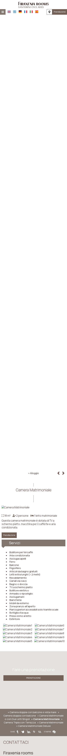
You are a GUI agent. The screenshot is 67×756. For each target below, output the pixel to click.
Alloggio (34, 473)
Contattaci (16, 742)
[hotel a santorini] (33, 4)
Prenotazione (60, 11)
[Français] (25, 12)
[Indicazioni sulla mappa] (49, 12)
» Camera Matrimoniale (45, 719)
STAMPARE (48, 732)
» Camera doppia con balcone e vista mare (32, 712)
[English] (9, 12)
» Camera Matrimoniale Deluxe (33, 726)
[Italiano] (31, 12)
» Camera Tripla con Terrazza (33, 720)
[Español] (36, 12)
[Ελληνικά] (14, 12)
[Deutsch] (20, 12)
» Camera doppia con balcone (31, 713)
